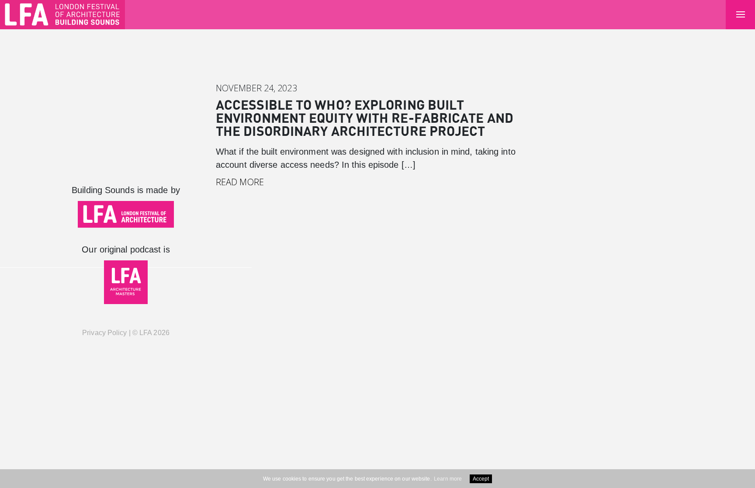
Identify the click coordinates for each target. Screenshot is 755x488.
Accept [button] (481, 479)
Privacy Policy (104, 332)
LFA (145, 332)
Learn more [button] (448, 479)
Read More (240, 182)
